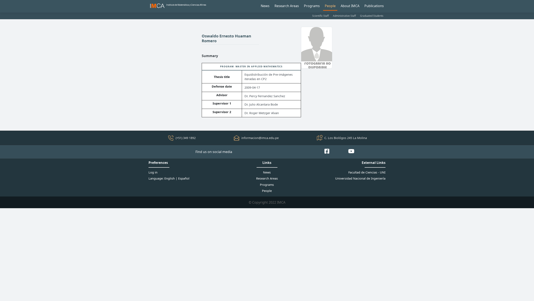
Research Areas (287, 6)
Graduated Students (371, 16)
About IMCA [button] (350, 6)
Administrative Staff (344, 16)
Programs (312, 6)
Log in (153, 172)
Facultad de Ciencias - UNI (366, 172)
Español (183, 178)
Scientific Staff (320, 16)
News (265, 6)
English (169, 178)
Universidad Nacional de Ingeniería (360, 178)
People (330, 6)
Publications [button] (374, 6)
